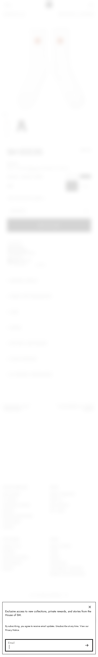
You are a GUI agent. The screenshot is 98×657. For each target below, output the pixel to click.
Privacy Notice (12, 630)
